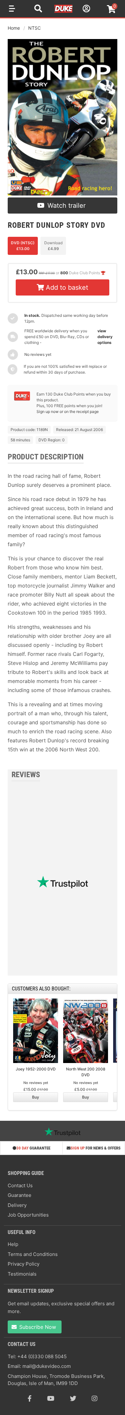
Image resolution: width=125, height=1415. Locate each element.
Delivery (17, 1205)
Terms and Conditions (33, 1254)
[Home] (63, 11)
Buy (35, 1097)
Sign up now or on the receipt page (68, 411)
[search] (38, 9)
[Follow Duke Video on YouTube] (50, 1398)
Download (53, 245)
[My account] (85, 9)
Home (14, 28)
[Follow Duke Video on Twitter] (73, 1398)
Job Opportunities (28, 1215)
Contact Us (20, 1185)
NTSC (34, 28)
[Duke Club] (22, 399)
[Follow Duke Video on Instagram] (94, 1398)
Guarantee (19, 1195)
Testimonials (22, 1274)
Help (13, 1244)
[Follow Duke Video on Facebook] (30, 1398)
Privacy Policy (23, 1264)
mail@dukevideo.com (46, 1366)
